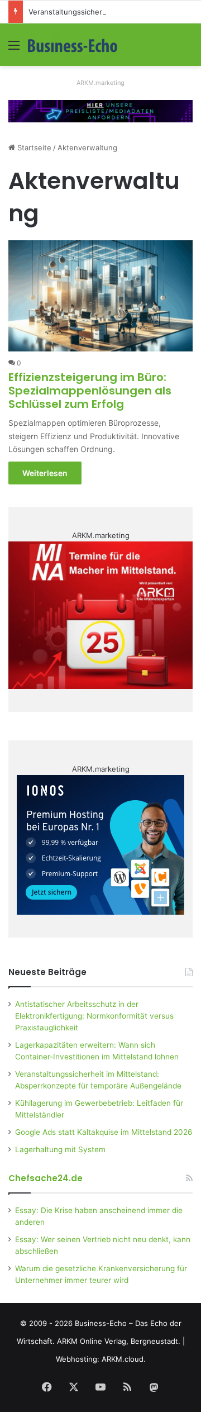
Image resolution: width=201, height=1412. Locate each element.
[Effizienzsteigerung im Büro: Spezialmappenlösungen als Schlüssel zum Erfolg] (100, 295)
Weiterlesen (45, 473)
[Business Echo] (72, 44)
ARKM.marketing (100, 83)
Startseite (33, 147)
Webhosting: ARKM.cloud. (101, 1358)
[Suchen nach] (187, 48)
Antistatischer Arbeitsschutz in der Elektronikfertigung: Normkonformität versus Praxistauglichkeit (94, 1016)
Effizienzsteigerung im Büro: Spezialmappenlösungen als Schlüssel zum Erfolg (89, 390)
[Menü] (14, 48)
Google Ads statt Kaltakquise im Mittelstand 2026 (104, 1132)
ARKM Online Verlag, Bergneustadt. (118, 1341)
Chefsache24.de (45, 1178)
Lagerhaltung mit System (60, 1149)
